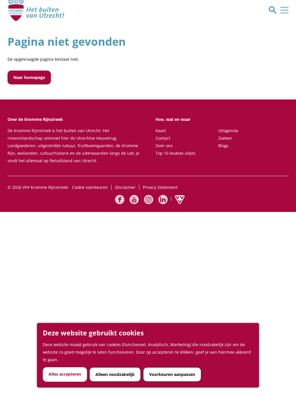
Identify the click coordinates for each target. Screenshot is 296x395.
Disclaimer (125, 187)
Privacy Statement (160, 187)
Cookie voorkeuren (90, 187)
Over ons (164, 145)
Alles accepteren (65, 374)
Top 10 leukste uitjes (175, 153)
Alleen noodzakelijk (115, 374)
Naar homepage (29, 77)
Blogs (223, 145)
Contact (163, 138)
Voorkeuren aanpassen (172, 374)
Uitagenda (228, 130)
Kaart (161, 130)
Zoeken (225, 138)
